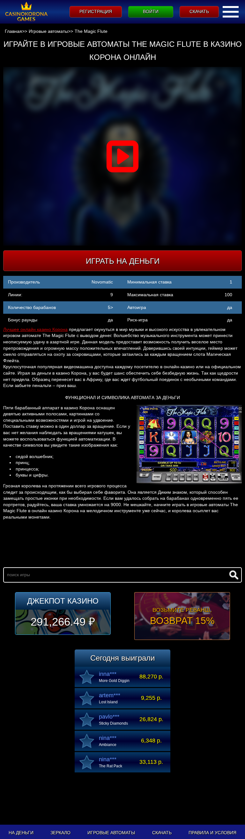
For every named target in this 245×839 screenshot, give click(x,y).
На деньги (21, 832)
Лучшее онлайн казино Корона (35, 329)
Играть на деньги (123, 261)
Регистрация (95, 11)
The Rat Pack (110, 766)
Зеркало (60, 832)
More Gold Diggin (114, 680)
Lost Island (108, 702)
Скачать (199, 11)
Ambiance (107, 744)
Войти (151, 11)
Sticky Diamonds (113, 723)
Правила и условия (212, 832)
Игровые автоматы (111, 832)
